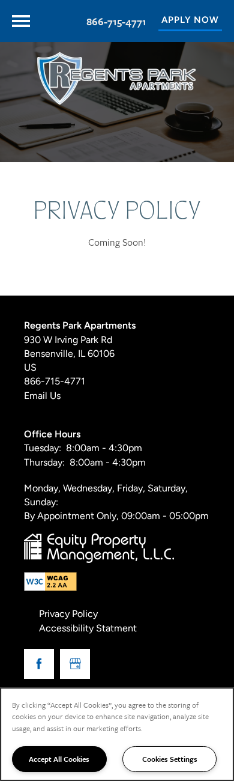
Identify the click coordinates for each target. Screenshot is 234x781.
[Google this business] (75, 664)
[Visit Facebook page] (39, 664)
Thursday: (44, 463)
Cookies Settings (169, 758)
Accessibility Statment (88, 629)
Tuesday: (42, 449)
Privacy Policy (68, 614)
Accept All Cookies (59, 758)
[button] (190, 21)
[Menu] (21, 21)
